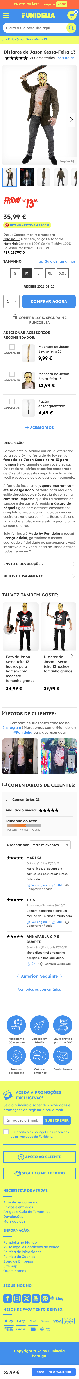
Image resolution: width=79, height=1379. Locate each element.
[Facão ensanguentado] (28, 408)
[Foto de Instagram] (20, 756)
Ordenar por (18, 845)
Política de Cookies (19, 1256)
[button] (72, 120)
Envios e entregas (18, 1207)
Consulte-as (65, 58)
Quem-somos (14, 1270)
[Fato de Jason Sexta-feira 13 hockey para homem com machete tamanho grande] (21, 626)
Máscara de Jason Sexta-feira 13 (53, 376)
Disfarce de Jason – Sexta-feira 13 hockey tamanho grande (58, 664)
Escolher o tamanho (54, 1372)
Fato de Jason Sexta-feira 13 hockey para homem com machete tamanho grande (20, 669)
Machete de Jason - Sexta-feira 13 (55, 349)
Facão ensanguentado (51, 403)
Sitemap (10, 1266)
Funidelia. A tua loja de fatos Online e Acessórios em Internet (38, 15)
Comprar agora (49, 301)
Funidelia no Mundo (20, 1242)
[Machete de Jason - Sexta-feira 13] (28, 353)
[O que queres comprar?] (6, 15)
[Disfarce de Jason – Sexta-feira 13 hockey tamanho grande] (59, 626)
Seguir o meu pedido (43, 1173)
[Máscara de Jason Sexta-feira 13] (28, 380)
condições (61, 1132)
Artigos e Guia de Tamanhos (26, 1211)
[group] (9, 177)
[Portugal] (7, 1299)
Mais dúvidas (14, 1221)
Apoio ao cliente (42, 1157)
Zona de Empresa (18, 1261)
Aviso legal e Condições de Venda (31, 1247)
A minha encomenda (20, 1202)
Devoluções (13, 1216)
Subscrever (57, 1120)
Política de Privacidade (22, 1252)
